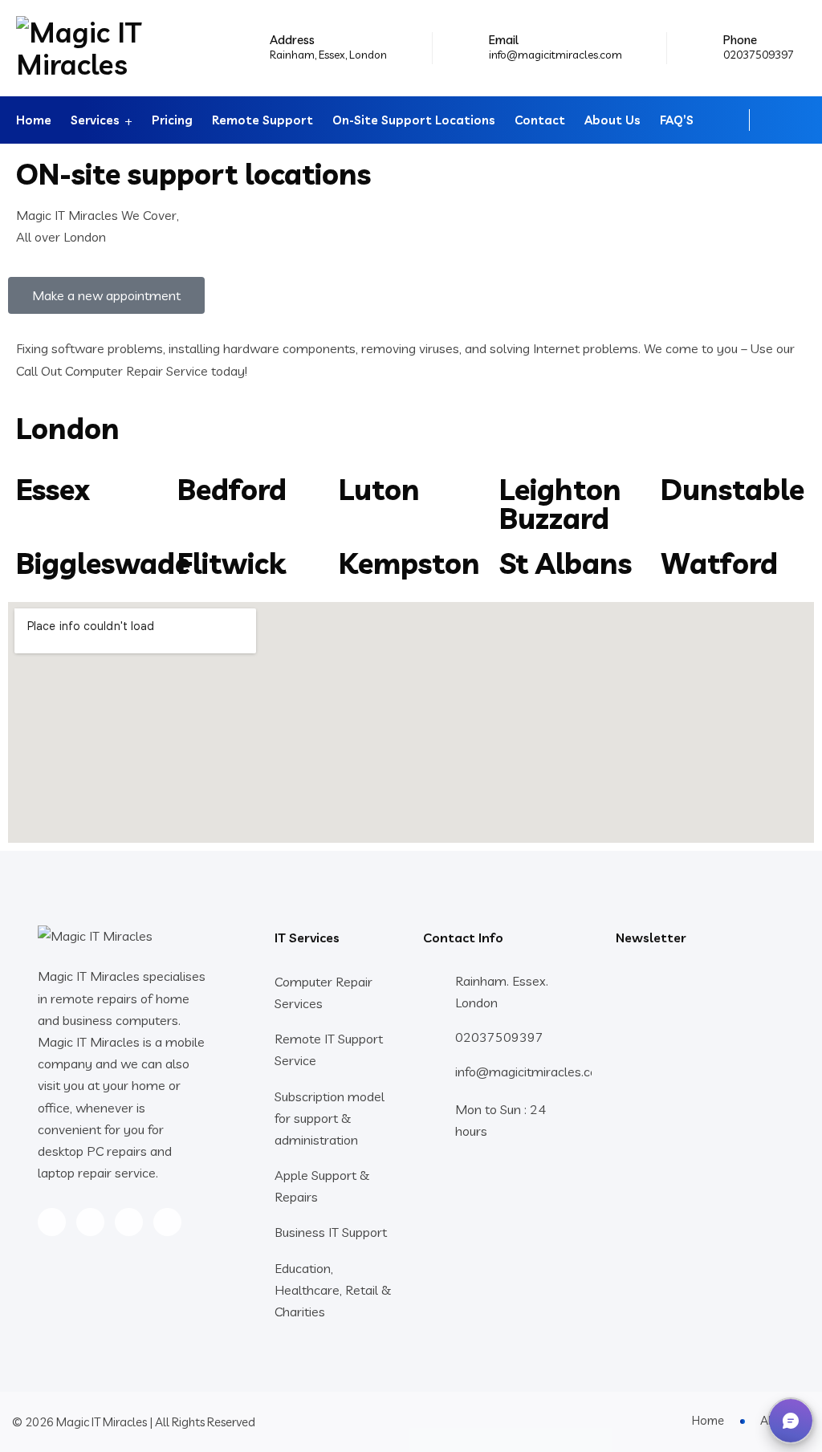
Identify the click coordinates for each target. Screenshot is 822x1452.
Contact (540, 120)
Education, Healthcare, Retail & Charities (333, 1290)
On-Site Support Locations (413, 120)
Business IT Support (331, 1232)
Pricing (172, 120)
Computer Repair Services (323, 992)
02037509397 (758, 54)
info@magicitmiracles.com (555, 54)
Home (33, 120)
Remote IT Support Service (329, 1049)
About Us (612, 120)
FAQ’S (677, 120)
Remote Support (262, 120)
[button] (790, 1420)
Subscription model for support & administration (330, 1118)
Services (95, 120)
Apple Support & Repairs (322, 1186)
